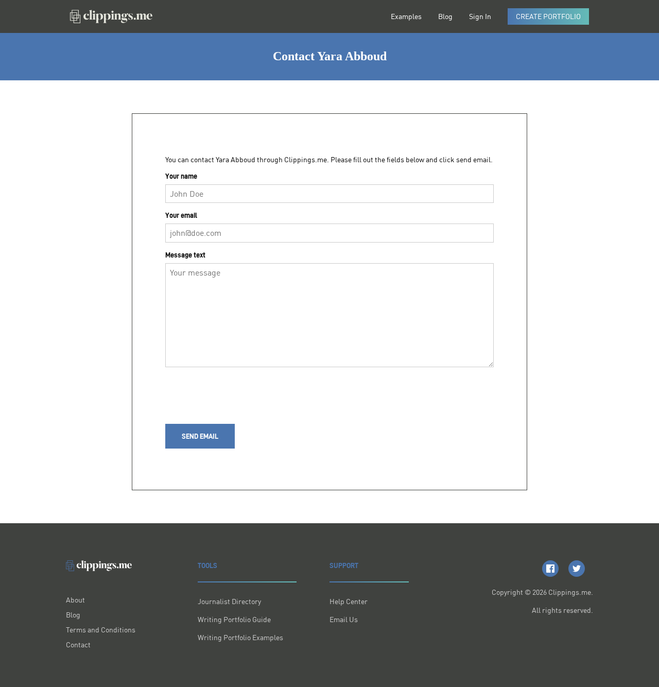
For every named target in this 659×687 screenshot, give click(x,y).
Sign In (480, 16)
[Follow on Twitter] (576, 568)
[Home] (111, 16)
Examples (406, 16)
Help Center (349, 601)
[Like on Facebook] (550, 568)
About (75, 599)
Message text (185, 255)
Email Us (344, 619)
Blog (445, 16)
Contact (78, 644)
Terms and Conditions (100, 629)
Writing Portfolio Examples (240, 637)
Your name (181, 176)
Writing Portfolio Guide (234, 619)
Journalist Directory (229, 601)
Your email (181, 215)
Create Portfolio (548, 16)
